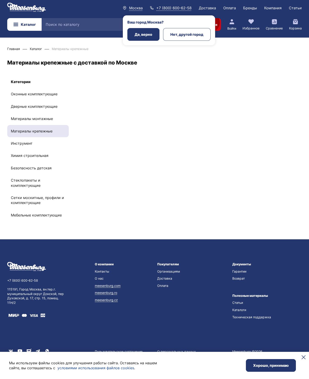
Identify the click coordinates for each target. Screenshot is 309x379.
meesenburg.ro (106, 293)
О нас (99, 278)
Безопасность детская (31, 168)
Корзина (295, 28)
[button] (123, 264)
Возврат (238, 278)
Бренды (250, 8)
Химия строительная (29, 155)
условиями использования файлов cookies (95, 368)
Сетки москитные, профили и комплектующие (37, 200)
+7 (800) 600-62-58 (174, 8)
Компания (273, 8)
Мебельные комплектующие (36, 215)
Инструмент (22, 143)
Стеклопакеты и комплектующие (25, 182)
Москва (136, 8)
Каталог (28, 24)
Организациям (168, 271)
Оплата (229, 8)
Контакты (102, 271)
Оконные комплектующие (34, 94)
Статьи (295, 8)
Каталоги (239, 310)
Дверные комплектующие (34, 106)
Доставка (207, 8)
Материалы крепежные (31, 131)
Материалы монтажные (32, 118)
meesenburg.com (108, 286)
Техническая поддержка (251, 317)
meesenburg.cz (106, 300)
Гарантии (239, 271)
